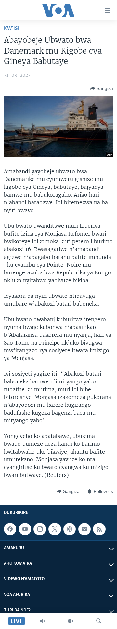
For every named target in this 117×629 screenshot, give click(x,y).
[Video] (71, 621)
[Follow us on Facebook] (10, 529)
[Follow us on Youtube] (25, 529)
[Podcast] (69, 529)
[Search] (99, 621)
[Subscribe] (84, 529)
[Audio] (43, 621)
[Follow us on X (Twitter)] (54, 529)
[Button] (101, 88)
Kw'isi (12, 28)
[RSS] (99, 529)
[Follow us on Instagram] (39, 529)
